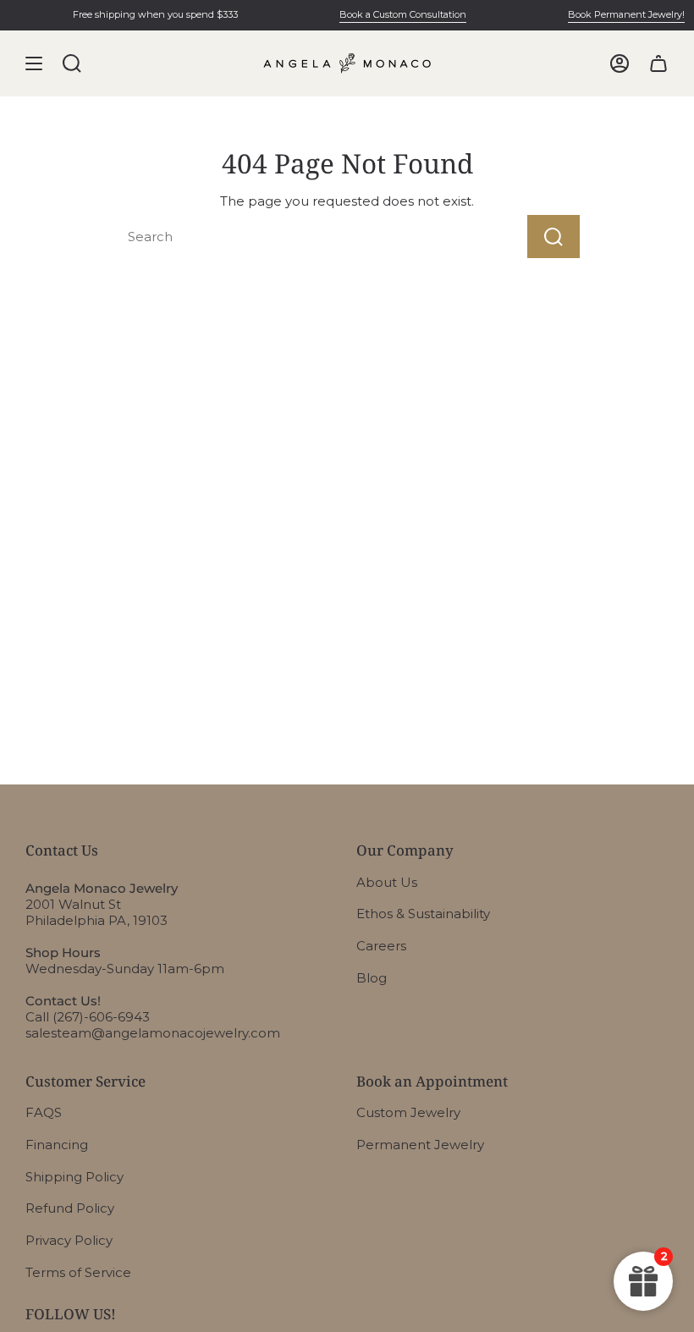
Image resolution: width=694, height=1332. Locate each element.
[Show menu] (34, 63)
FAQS (43, 1112)
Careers (381, 946)
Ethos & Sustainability (423, 913)
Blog (371, 978)
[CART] (658, 63)
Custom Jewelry (408, 1112)
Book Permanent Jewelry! (620, 14)
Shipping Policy (74, 1177)
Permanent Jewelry (420, 1145)
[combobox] (292, 236)
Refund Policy (69, 1208)
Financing (56, 1145)
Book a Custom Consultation (396, 14)
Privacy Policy (69, 1240)
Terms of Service (78, 1272)
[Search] (553, 236)
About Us (386, 882)
